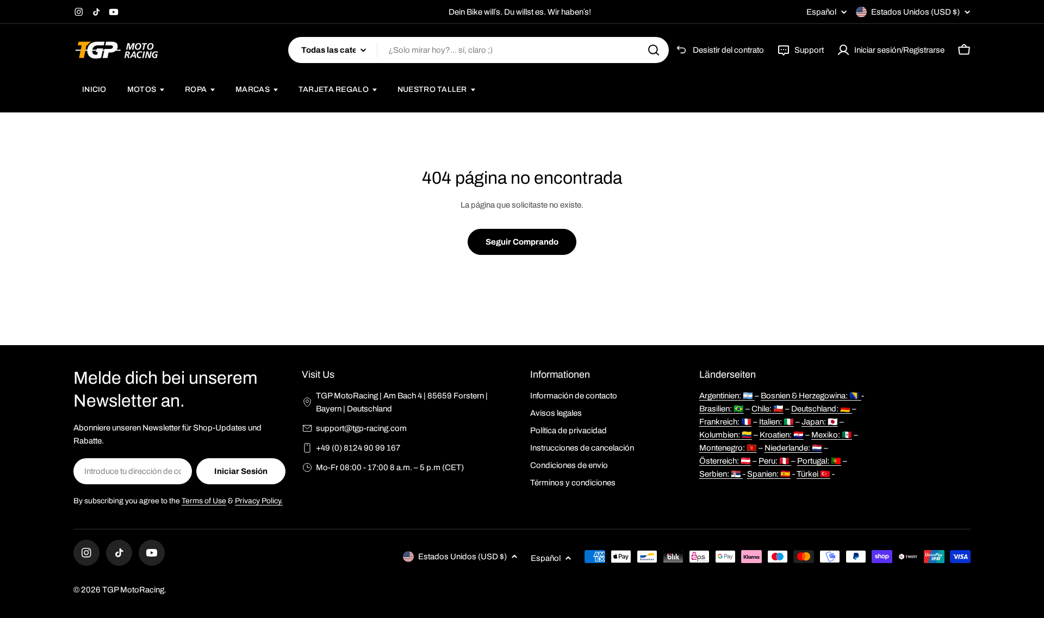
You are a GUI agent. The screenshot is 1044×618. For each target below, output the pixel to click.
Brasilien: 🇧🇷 (721, 408)
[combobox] (478, 50)
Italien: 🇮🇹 (776, 421)
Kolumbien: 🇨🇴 (725, 434)
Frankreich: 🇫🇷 (725, 421)
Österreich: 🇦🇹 (725, 461)
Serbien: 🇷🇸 (721, 474)
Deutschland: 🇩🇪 (821, 408)
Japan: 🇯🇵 (819, 421)
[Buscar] (653, 50)
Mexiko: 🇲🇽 (831, 434)
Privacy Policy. (259, 501)
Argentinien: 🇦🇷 (727, 395)
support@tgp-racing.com (361, 428)
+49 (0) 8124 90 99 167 (358, 448)
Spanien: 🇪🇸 (769, 474)
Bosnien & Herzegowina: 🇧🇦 (811, 395)
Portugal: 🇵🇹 (819, 461)
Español (821, 12)
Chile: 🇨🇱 (767, 408)
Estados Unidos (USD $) (915, 12)
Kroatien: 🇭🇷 (782, 434)
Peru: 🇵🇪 (775, 461)
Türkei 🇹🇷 (813, 474)
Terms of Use (204, 501)
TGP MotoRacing (133, 589)
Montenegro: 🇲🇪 (728, 448)
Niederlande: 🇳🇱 (793, 448)
